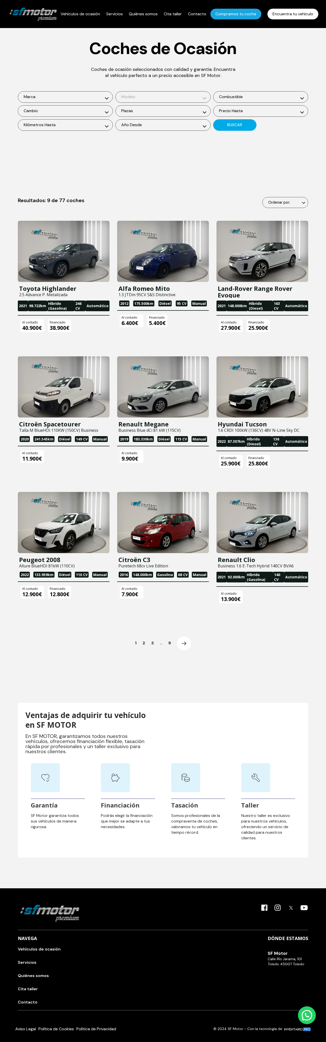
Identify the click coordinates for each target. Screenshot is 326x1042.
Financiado (57, 322)
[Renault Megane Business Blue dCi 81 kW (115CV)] (163, 387)
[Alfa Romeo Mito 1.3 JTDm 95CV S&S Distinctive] (163, 251)
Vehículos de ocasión (80, 14)
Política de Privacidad (96, 1029)
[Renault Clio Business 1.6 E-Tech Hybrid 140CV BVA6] (262, 522)
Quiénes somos (143, 14)
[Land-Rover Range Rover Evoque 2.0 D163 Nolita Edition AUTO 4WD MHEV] (262, 251)
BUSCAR (234, 124)
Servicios (114, 14)
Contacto (197, 14)
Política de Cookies (56, 1029)
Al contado (30, 322)
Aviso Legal (25, 1029)
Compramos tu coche (235, 14)
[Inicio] (33, 14)
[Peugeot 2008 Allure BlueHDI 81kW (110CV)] (64, 522)
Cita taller (173, 14)
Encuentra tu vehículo (293, 14)
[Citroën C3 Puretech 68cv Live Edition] (163, 522)
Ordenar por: (279, 202)
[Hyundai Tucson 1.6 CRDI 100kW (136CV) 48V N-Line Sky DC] (262, 387)
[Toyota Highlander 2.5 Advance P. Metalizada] (64, 251)
